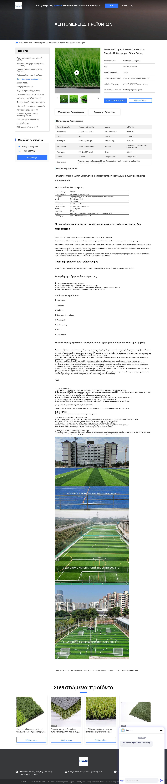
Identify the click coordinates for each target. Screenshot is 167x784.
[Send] (161, 780)
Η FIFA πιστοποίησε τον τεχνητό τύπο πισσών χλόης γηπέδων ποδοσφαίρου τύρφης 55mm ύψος (99, 730)
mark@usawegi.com (30, 147)
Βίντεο (77, 6)
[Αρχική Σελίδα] (18, 5)
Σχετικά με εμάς (46, 6)
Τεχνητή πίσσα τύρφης (97, 670)
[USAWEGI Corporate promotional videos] (77, 70)
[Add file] (122, 780)
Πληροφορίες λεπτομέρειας (70, 112)
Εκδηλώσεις (68, 6)
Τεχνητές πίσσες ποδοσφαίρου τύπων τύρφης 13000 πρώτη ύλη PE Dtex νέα (66, 730)
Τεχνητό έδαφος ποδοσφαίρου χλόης (123, 670)
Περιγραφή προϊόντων (104, 112)
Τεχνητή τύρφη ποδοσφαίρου (75, 670)
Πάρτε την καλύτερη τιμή (115, 100)
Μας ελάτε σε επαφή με (90, 6)
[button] (19, 717)
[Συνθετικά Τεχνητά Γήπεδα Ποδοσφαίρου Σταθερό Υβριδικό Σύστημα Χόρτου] (136, 711)
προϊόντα (58, 6)
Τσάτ (111, 6)
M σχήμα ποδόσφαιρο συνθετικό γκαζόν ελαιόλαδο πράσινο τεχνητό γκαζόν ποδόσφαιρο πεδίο (30, 730)
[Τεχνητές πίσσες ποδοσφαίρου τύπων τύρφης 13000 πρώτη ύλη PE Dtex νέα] (66, 711)
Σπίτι (36, 6)
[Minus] (161, 730)
